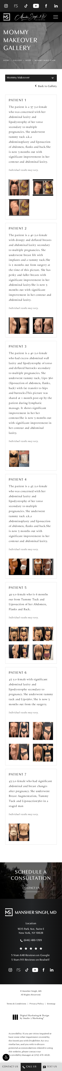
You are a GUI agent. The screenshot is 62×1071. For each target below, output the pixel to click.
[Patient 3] (19, 458)
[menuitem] (6, 6)
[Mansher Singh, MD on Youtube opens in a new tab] (36, 6)
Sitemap (51, 1004)
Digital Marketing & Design (34, 1017)
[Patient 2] (19, 325)
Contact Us (31, 888)
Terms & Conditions (16, 1004)
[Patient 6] (19, 730)
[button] (6, 1057)
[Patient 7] (19, 832)
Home (6, 60)
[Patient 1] (19, 187)
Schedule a (31, 875)
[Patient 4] (19, 567)
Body (28, 60)
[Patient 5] (19, 634)
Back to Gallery (47, 86)
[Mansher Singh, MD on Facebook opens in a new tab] (46, 6)
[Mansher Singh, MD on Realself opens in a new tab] (16, 6)
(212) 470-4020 (42, 1055)
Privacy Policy (37, 1004)
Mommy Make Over (45, 60)
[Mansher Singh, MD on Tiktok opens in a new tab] (26, 6)
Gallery (17, 60)
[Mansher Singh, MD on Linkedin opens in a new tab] (56, 6)
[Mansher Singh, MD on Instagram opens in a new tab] (6, 6)
